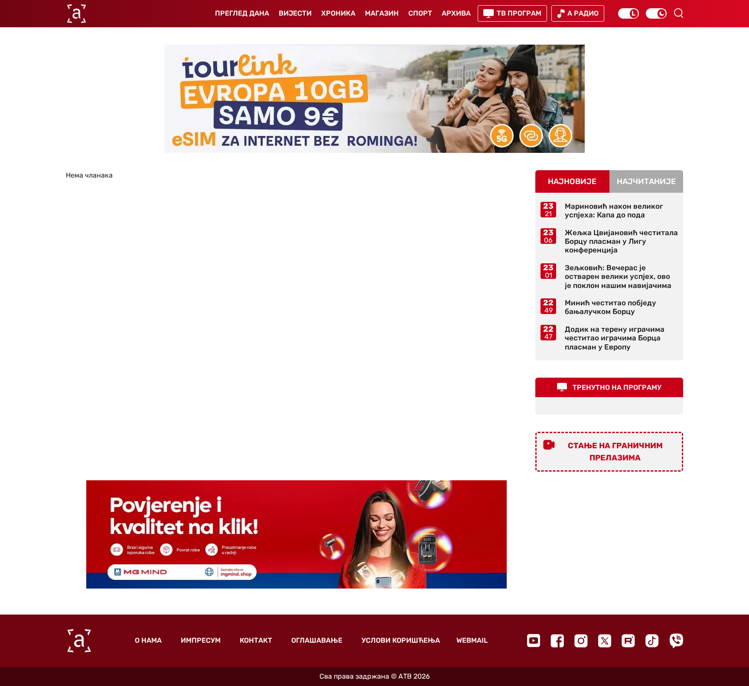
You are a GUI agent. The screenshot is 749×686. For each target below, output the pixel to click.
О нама (148, 640)
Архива (456, 13)
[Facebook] (557, 640)
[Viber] (676, 640)
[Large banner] (374, 99)
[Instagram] (581, 640)
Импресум (201, 640)
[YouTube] (533, 640)
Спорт (420, 13)
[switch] (628, 13)
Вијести (295, 13)
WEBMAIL (472, 640)
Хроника (338, 13)
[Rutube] (628, 640)
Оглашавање (316, 640)
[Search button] (678, 13)
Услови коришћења (400, 640)
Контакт (256, 640)
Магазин (382, 13)
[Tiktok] (652, 640)
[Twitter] (604, 640)
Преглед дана (242, 13)
